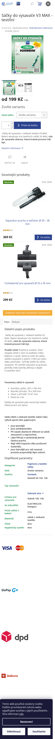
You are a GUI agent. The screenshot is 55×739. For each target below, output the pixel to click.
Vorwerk (32, 474)
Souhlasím (39, 731)
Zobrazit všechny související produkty (27, 312)
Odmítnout (14, 731)
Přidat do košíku (29, 125)
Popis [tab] (7, 321)
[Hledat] (32, 4)
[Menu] (48, 4)
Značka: (12, 30)
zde (21, 714)
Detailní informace (11, 148)
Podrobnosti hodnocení (41, 27)
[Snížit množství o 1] (12, 127)
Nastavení (26, 721)
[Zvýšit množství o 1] (12, 123)
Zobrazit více (34, 493)
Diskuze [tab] (16, 321)
